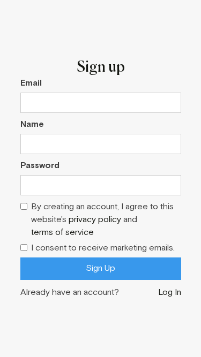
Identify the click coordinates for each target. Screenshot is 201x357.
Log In (169, 292)
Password (39, 165)
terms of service (62, 232)
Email (31, 83)
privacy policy (95, 219)
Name (32, 124)
